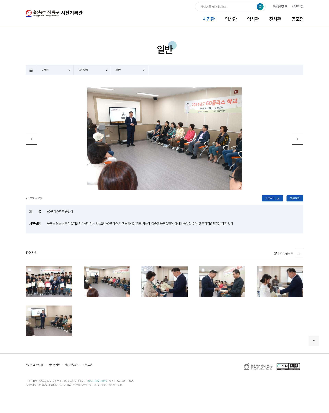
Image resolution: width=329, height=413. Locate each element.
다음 (297, 139)
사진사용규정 (71, 364)
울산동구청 (278, 6)
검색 (260, 6)
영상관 (231, 19)
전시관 (275, 19)
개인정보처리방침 (35, 364)
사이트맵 (296, 6)
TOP (314, 341)
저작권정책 (54, 364)
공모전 (297, 19)
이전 (31, 139)
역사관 (253, 19)
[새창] (258, 366)
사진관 (209, 19)
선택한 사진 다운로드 (299, 253)
